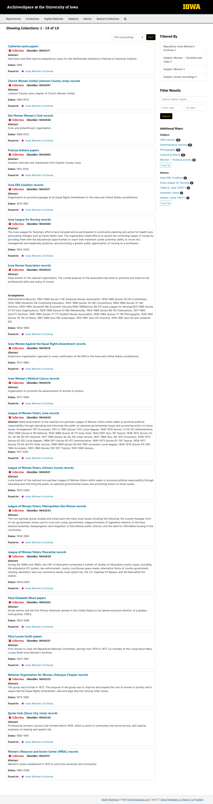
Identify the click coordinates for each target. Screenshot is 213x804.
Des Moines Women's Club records (30, 115)
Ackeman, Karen (171, 192)
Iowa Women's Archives (39, 71)
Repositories (13, 18)
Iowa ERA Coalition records (25, 185)
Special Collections (108, 18)
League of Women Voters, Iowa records (33, 413)
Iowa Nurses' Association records (29, 265)
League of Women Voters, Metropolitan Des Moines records (47, 506)
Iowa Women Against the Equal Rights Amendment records (47, 344)
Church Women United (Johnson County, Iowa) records (44, 81)
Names (87, 18)
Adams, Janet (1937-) (174, 197)
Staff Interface (110, 799)
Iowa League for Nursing (176, 182)
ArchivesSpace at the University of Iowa (42, 7)
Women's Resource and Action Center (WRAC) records (43, 752)
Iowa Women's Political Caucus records (33, 378)
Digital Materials (53, 18)
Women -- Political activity (177, 159)
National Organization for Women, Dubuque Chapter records (48, 675)
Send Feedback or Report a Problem (181, 799)
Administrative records (175, 144)
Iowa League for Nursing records (29, 219)
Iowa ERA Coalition (173, 177)
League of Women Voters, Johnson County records (41, 468)
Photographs (169, 149)
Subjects (73, 18)
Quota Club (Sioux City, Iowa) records (33, 713)
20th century (169, 139)
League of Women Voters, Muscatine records (37, 552)
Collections (32, 18)
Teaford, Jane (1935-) (174, 187)
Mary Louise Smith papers (25, 636)
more (164, 165)
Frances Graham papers (23, 150)
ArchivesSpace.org (138, 799)
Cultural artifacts (172, 154)
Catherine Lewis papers (23, 46)
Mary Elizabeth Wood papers (27, 598)
